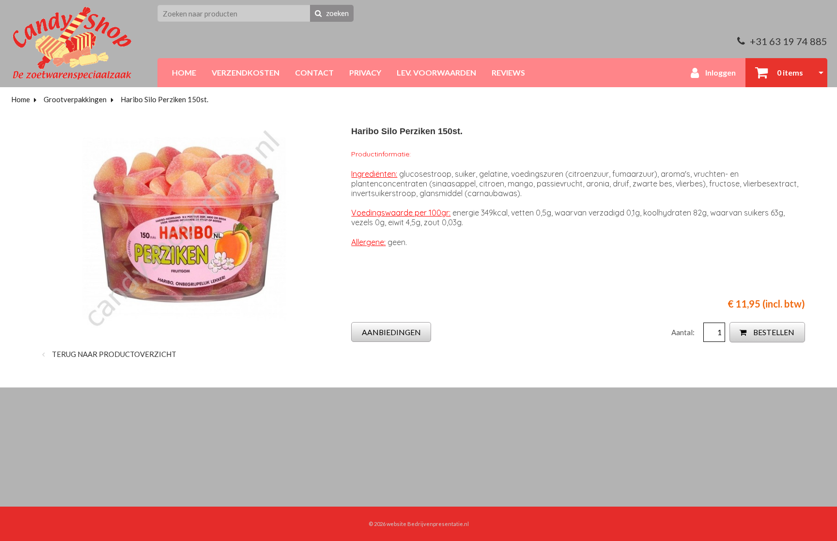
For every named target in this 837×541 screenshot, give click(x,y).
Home (20, 99)
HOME (184, 72)
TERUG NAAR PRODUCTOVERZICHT (113, 354)
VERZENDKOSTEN (245, 72)
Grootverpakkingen (75, 99)
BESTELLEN (773, 332)
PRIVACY (365, 72)
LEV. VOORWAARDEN (436, 72)
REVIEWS (508, 72)
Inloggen (720, 72)
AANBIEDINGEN (391, 332)
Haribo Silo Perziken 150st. (164, 99)
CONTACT (314, 72)
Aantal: (683, 332)
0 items (789, 72)
